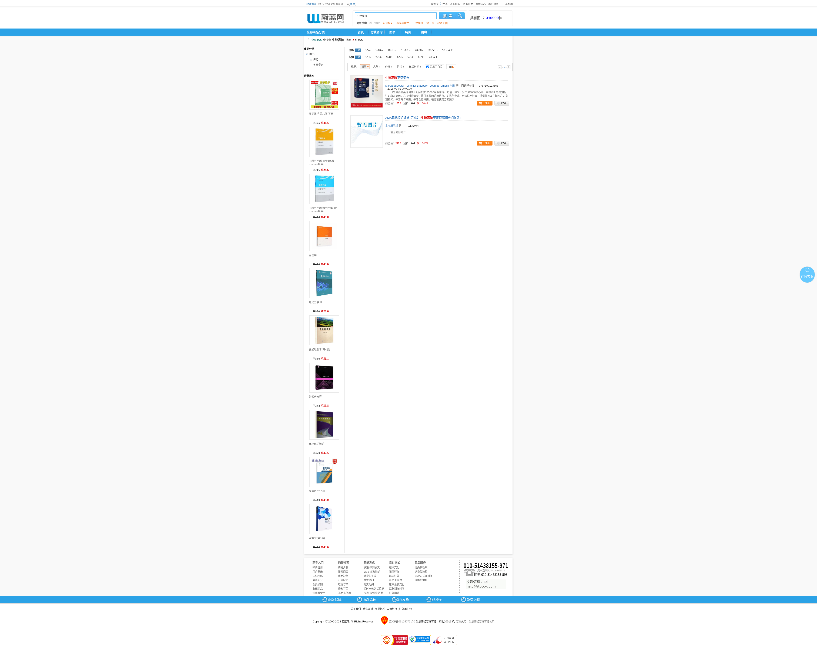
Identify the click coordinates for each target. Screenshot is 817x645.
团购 (424, 32)
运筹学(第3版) (317, 538)
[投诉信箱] (486, 584)
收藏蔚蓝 (311, 4)
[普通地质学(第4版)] (324, 330)
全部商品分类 (316, 32)
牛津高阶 (418, 23)
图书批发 (468, 4)
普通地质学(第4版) (319, 349)
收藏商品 (318, 588)
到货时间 (369, 584)
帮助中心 (481, 4)
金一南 (430, 23)
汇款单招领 (405, 609)
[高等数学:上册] (324, 471)
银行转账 (394, 571)
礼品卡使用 (344, 593)
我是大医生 (403, 23)
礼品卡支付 (395, 580)
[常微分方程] (324, 377)
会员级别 (318, 584)
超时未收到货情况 (374, 588)
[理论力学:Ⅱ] (324, 283)
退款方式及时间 (424, 576)
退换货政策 (421, 567)
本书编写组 (391, 125)
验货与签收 (370, 576)
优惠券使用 (319, 593)
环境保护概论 (316, 443)
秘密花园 (442, 23)
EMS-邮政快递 (372, 571)
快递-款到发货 (372, 567)
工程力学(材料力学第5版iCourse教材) (323, 209)
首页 (361, 32)
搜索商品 (343, 571)
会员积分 (318, 580)
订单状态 (343, 580)
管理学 (313, 255)
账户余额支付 (396, 584)
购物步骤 (343, 567)
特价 (408, 32)
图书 (392, 32)
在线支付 (394, 567)
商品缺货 (343, 576)
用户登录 (318, 571)
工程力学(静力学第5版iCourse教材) (321, 162)
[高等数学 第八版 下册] (324, 94)
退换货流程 (421, 571)
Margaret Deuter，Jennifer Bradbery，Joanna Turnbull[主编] (420, 85)
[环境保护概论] (324, 424)
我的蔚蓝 (455, 4)
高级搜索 (362, 23)
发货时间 (369, 580)
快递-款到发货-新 (373, 593)
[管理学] (324, 236)
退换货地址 (421, 580)
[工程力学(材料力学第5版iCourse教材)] (324, 188)
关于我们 (356, 609)
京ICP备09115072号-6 (402, 621)
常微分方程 (315, 396)
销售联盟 (368, 609)
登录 (352, 4)
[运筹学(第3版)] (324, 518)
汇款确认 (394, 593)
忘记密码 (318, 576)
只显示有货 (436, 66)
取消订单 (343, 584)
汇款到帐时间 (396, 588)
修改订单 (343, 588)
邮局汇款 (394, 576)
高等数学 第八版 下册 (321, 113)
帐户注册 (318, 567)
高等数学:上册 (317, 491)
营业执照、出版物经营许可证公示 (475, 621)
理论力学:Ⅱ (315, 302)
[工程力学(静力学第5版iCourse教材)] (324, 141)
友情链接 (392, 609)
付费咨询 (377, 32)
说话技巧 (388, 23)
